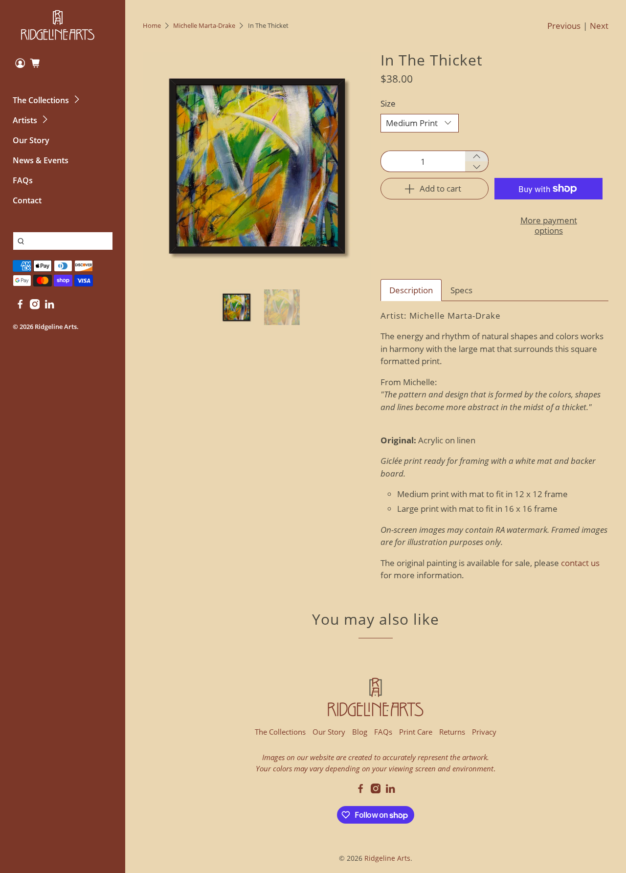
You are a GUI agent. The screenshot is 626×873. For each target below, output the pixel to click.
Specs (461, 290)
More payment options (548, 225)
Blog (359, 732)
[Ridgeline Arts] (58, 25)
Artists (25, 120)
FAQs (23, 180)
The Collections (41, 100)
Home (152, 25)
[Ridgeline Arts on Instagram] (34, 306)
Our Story (31, 140)
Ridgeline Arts (56, 326)
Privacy (484, 732)
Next (599, 25)
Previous (564, 25)
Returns (452, 732)
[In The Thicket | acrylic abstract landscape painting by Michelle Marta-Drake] (257, 166)
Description (411, 290)
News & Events (40, 160)
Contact (27, 200)
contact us (580, 562)
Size (388, 103)
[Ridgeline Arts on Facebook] (20, 306)
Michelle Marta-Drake (204, 25)
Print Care (415, 732)
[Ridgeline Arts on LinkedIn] (49, 306)
